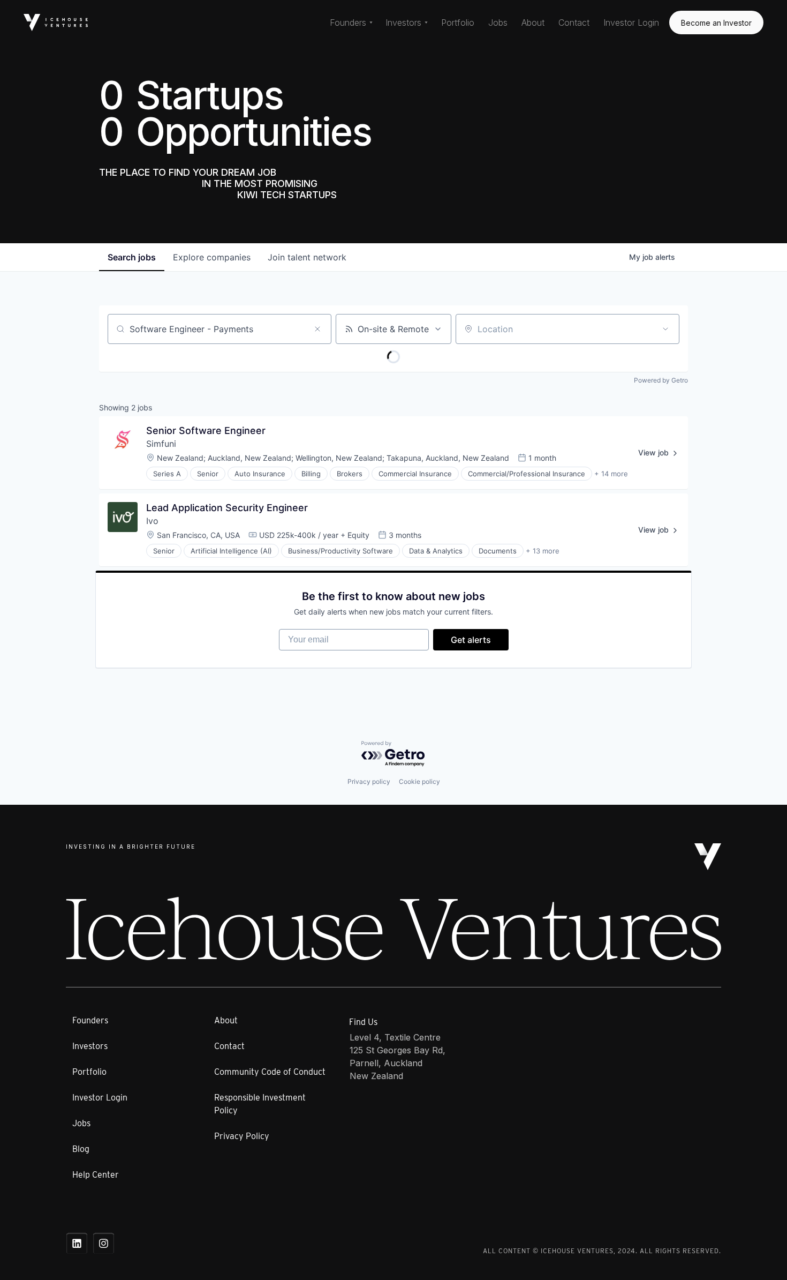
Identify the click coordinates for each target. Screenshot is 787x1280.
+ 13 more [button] (542, 551)
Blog (80, 1149)
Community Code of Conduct (270, 1072)
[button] (351, 22)
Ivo (152, 520)
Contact (573, 22)
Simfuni (161, 443)
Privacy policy (368, 781)
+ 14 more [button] (611, 473)
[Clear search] (317, 329)
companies (212, 257)
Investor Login (631, 22)
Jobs (498, 22)
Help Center (95, 1175)
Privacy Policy (241, 1136)
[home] (56, 22)
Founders (90, 1020)
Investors (90, 1046)
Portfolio (457, 22)
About (532, 22)
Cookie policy (419, 781)
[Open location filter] (665, 329)
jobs (132, 257)
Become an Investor (716, 22)
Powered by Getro (661, 380)
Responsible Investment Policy (260, 1104)
